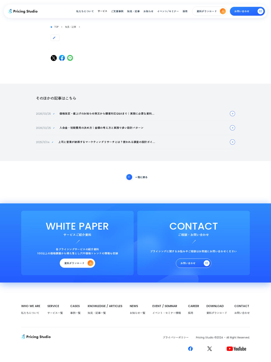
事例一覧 (75, 313)
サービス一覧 (55, 313)
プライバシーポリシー (176, 337)
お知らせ (148, 11)
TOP (56, 27)
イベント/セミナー (168, 11)
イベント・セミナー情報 (166, 313)
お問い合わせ (242, 313)
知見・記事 (70, 27)
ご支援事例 (117, 11)
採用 (190, 313)
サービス (102, 11)
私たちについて (30, 313)
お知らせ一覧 (137, 313)
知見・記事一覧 (97, 313)
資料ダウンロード (216, 313)
